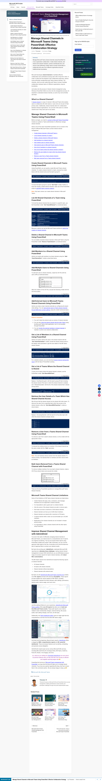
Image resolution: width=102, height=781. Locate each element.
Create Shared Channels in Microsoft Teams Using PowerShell (18, 26)
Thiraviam (37, 51)
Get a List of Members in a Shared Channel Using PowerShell (18, 51)
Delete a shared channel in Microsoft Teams (45, 138)
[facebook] (99, 385)
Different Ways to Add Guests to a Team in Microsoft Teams (83, 34)
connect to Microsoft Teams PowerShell (57, 120)
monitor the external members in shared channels (51, 328)
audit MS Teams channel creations (45, 188)
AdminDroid (59, 1)
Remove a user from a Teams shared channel (46, 156)
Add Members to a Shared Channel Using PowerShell (16, 38)
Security (23, 7)
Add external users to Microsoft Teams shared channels (48, 145)
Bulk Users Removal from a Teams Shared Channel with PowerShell (18, 68)
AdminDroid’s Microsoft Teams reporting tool (52, 574)
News (18, 7)
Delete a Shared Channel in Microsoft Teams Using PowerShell (18, 34)
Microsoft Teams (40, 7)
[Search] (91, 4)
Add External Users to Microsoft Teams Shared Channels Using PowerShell (17, 46)
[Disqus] (50, 753)
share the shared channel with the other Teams (53, 322)
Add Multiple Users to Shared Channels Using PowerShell (17, 42)
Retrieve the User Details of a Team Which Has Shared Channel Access (18, 59)
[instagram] (99, 395)
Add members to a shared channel (43, 140)
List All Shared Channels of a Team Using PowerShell (18, 30)
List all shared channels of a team (43, 135)
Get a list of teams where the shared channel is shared (48, 149)
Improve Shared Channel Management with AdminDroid (16, 75)
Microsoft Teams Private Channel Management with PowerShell (38, 728)
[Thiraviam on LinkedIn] (46, 680)
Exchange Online (49, 7)
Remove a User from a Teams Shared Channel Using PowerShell (18, 64)
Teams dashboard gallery (47, 615)
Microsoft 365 (30, 7)
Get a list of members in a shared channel (45, 147)
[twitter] (99, 389)
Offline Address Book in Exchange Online (83, 16)
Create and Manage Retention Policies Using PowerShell (82, 25)
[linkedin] (99, 392)
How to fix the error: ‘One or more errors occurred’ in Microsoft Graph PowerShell (62, 728)
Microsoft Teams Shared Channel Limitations (18, 71)
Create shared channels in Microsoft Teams (45, 133)
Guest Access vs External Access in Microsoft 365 (84, 29)
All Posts (12, 7)
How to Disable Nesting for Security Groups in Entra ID (84, 20)
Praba (49, 51)
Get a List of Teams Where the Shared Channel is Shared (17, 55)
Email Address (78, 44)
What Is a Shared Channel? (15, 19)
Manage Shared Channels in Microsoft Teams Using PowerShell (17, 22)
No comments (47, 53)
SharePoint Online (60, 7)
